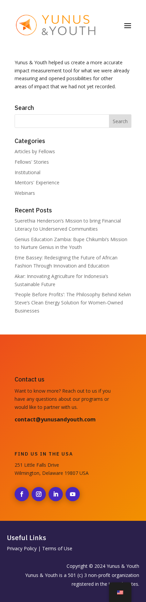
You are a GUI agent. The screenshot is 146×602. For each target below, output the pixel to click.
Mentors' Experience (37, 182)
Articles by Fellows (35, 151)
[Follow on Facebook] (22, 494)
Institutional (27, 172)
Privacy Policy (22, 548)
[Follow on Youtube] (73, 494)
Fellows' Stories (32, 162)
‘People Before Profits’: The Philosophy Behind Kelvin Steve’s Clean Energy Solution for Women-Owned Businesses (73, 302)
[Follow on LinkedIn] (56, 494)
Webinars (25, 193)
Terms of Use (57, 548)
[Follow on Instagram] (39, 494)
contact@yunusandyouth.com (55, 419)
